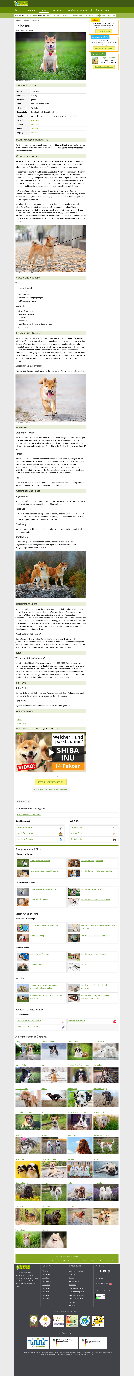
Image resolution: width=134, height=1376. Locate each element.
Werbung (72, 1302)
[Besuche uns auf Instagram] (108, 1271)
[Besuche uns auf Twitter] (100, 1271)
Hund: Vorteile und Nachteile (29, 1021)
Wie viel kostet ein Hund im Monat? (95, 935)
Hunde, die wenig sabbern (92, 860)
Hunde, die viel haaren (39, 899)
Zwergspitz (21, 723)
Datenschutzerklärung (76, 1295)
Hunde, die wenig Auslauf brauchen (44, 871)
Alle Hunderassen (53, 15)
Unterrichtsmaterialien (76, 1288)
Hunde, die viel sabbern (91, 889)
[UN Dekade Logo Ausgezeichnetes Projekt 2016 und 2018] (72, 1321)
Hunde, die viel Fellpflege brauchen (95, 899)
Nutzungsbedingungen (76, 1292)
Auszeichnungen (74, 1281)
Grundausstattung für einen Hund (44, 925)
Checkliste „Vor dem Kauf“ (27, 1026)
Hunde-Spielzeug (37, 935)
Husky (19, 719)
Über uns (72, 1274)
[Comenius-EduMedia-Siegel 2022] (45, 1321)
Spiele (99, 9)
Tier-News (45, 1299)
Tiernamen (31, 9)
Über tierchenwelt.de (76, 1271)
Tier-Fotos (45, 1292)
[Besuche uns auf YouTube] (104, 1271)
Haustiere (44, 9)
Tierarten (19, 9)
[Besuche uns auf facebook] (96, 1271)
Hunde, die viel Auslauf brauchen (43, 889)
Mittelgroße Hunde (80, 15)
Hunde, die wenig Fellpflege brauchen (96, 871)
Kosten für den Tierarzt (39, 954)
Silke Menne (29, 30)
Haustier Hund (31, 15)
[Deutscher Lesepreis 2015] (59, 1321)
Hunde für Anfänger (107, 15)
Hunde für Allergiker (76, 1021)
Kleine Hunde (66, 15)
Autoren (71, 1278)
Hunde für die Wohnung (27, 833)
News (107, 9)
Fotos (91, 9)
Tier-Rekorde (57, 9)
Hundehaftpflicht (37, 964)
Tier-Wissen (72, 9)
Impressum (72, 1305)
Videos (83, 9)
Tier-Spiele (46, 1295)
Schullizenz (72, 1285)
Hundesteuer (86, 964)
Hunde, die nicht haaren (40, 860)
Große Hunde (94, 15)
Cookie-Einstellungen (76, 1299)
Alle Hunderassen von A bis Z (29, 815)
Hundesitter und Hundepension (94, 954)
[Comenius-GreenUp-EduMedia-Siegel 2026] (34, 1321)
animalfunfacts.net (101, 1283)
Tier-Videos (46, 1288)
